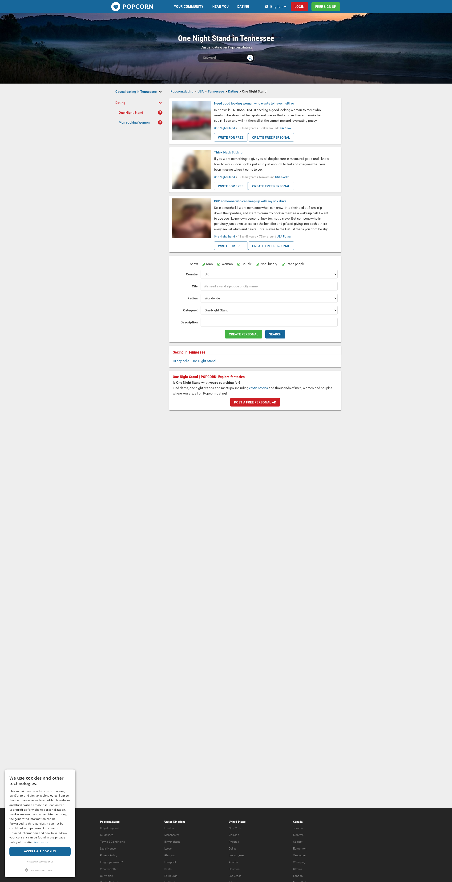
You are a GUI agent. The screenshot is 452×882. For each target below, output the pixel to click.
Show (194, 264)
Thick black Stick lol (228, 152)
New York (235, 828)
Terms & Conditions (112, 841)
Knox (288, 128)
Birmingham (172, 841)
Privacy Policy (108, 855)
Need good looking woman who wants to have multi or (254, 103)
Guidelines (106, 835)
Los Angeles (236, 855)
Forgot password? (111, 862)
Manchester (171, 835)
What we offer (108, 869)
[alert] (40, 823)
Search (275, 334)
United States (237, 821)
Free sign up (325, 6)
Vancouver (299, 855)
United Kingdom (174, 821)
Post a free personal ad (255, 402)
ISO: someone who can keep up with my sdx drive (250, 201)
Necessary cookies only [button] (40, 861)
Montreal (298, 835)
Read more (40, 842)
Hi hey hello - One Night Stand (194, 361)
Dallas (232, 848)
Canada (298, 821)
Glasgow (169, 855)
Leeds (168, 848)
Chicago (234, 835)
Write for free (230, 137)
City (195, 286)
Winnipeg (299, 862)
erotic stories (258, 388)
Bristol (168, 869)
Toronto (298, 828)
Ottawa (297, 869)
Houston (234, 869)
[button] (40, 870)
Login (299, 6)
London (169, 828)
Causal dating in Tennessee (136, 91)
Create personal (243, 334)
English (276, 6)
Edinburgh (171, 876)
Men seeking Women (134, 122)
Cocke (285, 177)
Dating (120, 103)
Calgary (298, 841)
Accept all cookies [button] (40, 851)
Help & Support (109, 828)
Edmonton (300, 848)
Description (189, 322)
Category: (190, 310)
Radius (192, 298)
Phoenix (234, 841)
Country (192, 274)
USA (281, 128)
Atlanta (233, 862)
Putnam (288, 236)
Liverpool (170, 862)
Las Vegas (235, 876)
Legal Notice (108, 848)
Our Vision (106, 876)
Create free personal (271, 137)
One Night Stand (131, 112)
